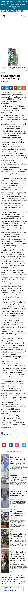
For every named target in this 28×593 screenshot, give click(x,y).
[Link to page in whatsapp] (20, 88)
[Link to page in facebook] (3, 88)
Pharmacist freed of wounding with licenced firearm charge (18, 494)
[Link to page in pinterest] (16, 88)
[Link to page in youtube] (4, 445)
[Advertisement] (14, 32)
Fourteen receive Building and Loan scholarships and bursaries (18, 535)
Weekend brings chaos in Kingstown (18, 476)
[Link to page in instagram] (17, 445)
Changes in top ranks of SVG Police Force (18, 459)
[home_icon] (3, 16)
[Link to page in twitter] (7, 88)
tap (24, 16)
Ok (14, 8)
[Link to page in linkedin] (11, 88)
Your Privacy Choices (14, 588)
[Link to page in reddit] (24, 88)
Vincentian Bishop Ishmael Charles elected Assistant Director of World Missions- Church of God (18, 557)
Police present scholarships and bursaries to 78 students (17, 515)
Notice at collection (9, 590)
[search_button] (21, 16)
